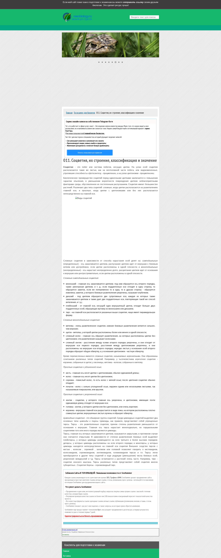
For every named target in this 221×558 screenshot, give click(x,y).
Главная (66, 550)
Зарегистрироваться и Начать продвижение (84, 516)
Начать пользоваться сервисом (90, 152)
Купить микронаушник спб (69, 530)
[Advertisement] (110, 84)
